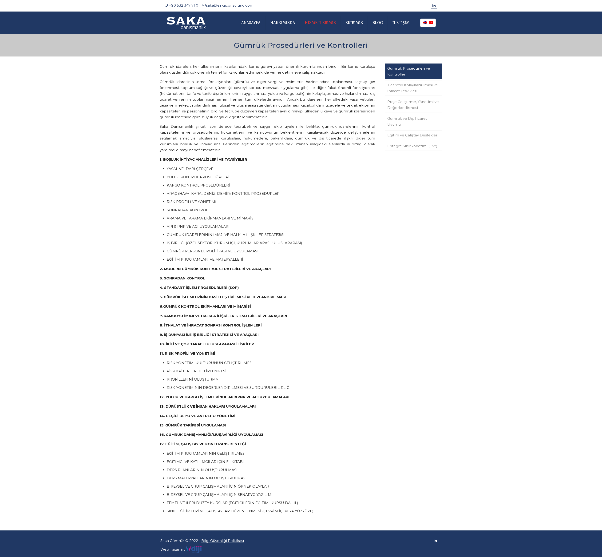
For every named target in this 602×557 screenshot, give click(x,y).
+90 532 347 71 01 (184, 5)
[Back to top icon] (579, 547)
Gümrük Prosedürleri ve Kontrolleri (408, 71)
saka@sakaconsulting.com (229, 5)
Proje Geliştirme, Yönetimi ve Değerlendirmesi (413, 104)
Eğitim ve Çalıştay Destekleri (412, 135)
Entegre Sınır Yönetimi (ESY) (412, 146)
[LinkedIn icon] (434, 6)
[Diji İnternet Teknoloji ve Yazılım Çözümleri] (194, 549)
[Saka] (186, 23)
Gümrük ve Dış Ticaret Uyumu (407, 121)
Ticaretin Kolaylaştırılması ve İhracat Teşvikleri (412, 88)
